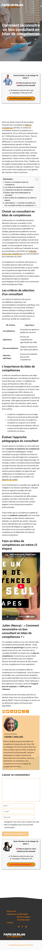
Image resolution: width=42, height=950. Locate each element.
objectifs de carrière (10, 480)
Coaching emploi (23, 920)
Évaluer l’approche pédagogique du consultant (17, 194)
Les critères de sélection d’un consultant (19, 187)
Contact (10, 923)
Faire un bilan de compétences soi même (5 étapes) (20, 199)
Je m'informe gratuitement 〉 (21, 98)
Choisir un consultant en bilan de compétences (16, 183)
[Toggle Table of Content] (36, 179)
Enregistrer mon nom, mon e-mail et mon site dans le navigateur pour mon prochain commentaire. (21, 824)
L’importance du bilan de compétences (19, 190)
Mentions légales (23, 917)
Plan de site (11, 911)
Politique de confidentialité (17, 914)
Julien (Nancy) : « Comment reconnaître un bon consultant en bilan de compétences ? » (21, 204)
